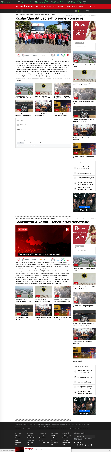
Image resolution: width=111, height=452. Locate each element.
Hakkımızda (18, 442)
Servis (43, 6)
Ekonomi (60, 6)
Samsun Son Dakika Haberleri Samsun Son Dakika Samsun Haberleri (32, 14)
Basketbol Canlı (66, 442)
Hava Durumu (54, 437)
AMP (63, 444)
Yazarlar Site (65, 437)
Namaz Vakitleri (54, 442)
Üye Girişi (17, 435)
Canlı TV (41, 440)
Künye (16, 440)
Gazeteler (53, 435)
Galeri (81, 6)
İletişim (17, 444)
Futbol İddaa (30, 435)
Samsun (53, 14)
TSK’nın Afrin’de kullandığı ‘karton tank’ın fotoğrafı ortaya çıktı (43, 11)
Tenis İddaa (65, 440)
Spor (54, 6)
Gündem (49, 6)
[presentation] (20, 11)
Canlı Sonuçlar (42, 437)
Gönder (21, 142)
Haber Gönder (54, 440)
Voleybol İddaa (30, 444)
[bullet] (37, 143)
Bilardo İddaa (30, 442)
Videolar (74, 6)
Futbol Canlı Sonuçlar (44, 442)
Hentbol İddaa (30, 440)
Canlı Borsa (41, 435)
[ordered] (35, 143)
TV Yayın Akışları (55, 444)
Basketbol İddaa (31, 437)
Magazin (67, 6)
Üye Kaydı (17, 437)
